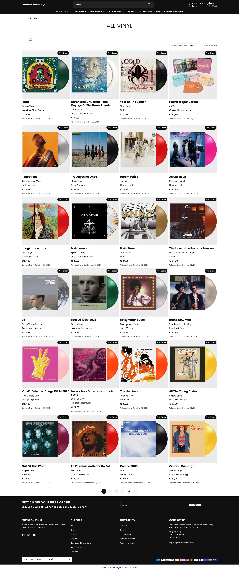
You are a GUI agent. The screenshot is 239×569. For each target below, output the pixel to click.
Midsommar (79, 248)
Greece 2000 (129, 466)
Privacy (74, 534)
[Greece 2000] (144, 439)
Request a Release (128, 543)
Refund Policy (77, 547)
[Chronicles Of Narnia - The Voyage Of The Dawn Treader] (95, 74)
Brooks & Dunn (177, 328)
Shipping (75, 538)
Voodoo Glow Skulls (33, 110)
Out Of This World (34, 466)
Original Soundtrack (82, 113)
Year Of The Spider (133, 102)
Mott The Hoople (178, 399)
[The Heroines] (144, 364)
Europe (26, 474)
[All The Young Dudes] (193, 364)
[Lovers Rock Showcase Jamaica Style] (95, 364)
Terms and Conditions (81, 543)
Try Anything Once (84, 177)
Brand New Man (180, 320)
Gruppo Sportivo (31, 399)
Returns (74, 551)
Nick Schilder (29, 185)
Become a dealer (128, 538)
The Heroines (129, 391)
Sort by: (173, 46)
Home (24, 18)
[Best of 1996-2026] (95, 292)
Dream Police (129, 177)
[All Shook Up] (193, 149)
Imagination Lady (34, 248)
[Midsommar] (95, 221)
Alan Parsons (78, 185)
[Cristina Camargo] (193, 439)
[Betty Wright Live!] (144, 292)
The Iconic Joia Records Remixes (191, 248)
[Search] (149, 5)
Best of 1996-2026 (83, 320)
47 (128, 491)
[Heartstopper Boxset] (193, 74)
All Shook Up (177, 177)
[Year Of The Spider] (144, 74)
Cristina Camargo (181, 466)
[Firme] (46, 74)
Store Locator (126, 534)
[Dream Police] (144, 149)
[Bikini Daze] (144, 221)
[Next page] (135, 491)
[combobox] (113, 5)
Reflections (29, 177)
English (52, 559)
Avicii (172, 256)
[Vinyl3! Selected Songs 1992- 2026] (46, 364)
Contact (75, 530)
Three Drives (127, 474)
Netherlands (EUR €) (33, 559)
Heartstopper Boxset (183, 102)
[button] (212, 4)
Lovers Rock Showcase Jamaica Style (93, 392)
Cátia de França (80, 474)
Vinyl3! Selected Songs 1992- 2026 (45, 391)
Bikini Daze (127, 248)
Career (123, 530)
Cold (122, 110)
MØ (122, 256)
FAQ (73, 525)
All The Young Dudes (183, 391)
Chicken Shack (30, 256)
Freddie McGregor (81, 402)
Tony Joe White (128, 399)
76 (23, 320)
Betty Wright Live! (132, 320)
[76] (46, 292)
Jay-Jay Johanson (81, 328)
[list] (30, 39)
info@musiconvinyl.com (183, 542)
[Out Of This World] (46, 439)
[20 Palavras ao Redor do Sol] (95, 439)
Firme (26, 102)
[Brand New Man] (193, 292)
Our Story (124, 525)
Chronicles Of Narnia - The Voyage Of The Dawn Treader (91, 103)
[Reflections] (46, 149)
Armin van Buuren (32, 328)
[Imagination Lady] (46, 221)
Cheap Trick (126, 185)
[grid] (24, 39)
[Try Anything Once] (95, 149)
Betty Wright (127, 328)
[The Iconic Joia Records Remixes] (193, 221)
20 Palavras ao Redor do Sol (90, 466)
